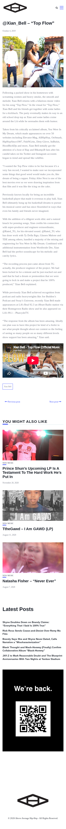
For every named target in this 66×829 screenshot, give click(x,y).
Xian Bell (7, 386)
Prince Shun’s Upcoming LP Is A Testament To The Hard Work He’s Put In (32, 472)
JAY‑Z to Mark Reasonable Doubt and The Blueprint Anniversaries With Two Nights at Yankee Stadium (32, 657)
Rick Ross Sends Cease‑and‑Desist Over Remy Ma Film (32, 632)
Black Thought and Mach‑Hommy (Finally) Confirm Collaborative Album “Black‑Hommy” (32, 649)
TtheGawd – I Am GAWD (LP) (28, 529)
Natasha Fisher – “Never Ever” (29, 581)
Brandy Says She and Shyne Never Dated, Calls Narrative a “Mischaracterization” (30, 641)
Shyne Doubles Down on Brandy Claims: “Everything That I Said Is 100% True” (26, 624)
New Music (8, 463)
